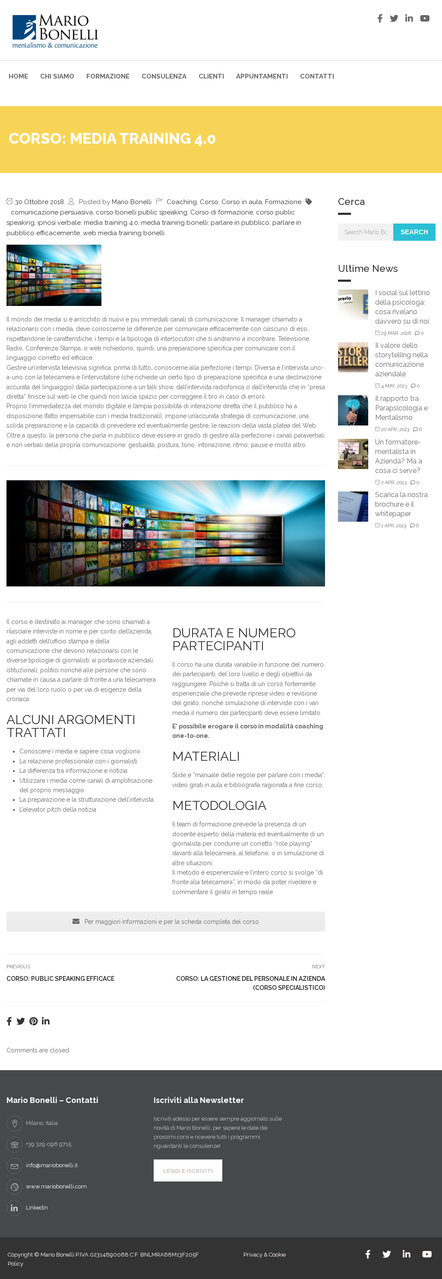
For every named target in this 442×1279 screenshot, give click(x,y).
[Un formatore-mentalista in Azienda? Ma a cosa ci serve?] (353, 453)
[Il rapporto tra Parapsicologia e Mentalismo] (353, 409)
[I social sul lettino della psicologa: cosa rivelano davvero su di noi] (353, 304)
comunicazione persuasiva (52, 212)
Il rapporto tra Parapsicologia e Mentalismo (401, 408)
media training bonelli (174, 223)
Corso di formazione (221, 212)
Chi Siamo (57, 76)
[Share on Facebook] (9, 1021)
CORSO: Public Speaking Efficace (60, 978)
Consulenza (164, 76)
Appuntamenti (262, 76)
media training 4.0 (111, 223)
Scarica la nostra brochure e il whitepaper (401, 504)
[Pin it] (33, 1021)
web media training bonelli (123, 233)
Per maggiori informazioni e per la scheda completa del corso (171, 921)
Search (414, 232)
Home (18, 76)
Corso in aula (241, 202)
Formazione (107, 76)
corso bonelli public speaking (141, 212)
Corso (209, 202)
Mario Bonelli (132, 202)
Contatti (317, 76)
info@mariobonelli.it (52, 1165)
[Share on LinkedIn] (46, 1021)
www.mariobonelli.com (56, 1186)
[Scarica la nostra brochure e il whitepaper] (353, 506)
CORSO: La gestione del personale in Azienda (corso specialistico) (250, 983)
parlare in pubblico (240, 223)
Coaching (182, 202)
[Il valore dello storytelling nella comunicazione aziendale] (353, 356)
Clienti (211, 76)
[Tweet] (20, 1021)
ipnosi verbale (59, 223)
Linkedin (37, 1207)
